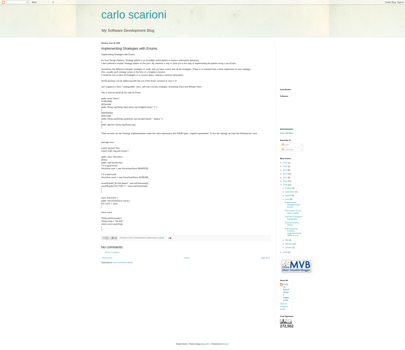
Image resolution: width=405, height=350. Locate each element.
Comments (288, 150)
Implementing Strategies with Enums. (292, 204)
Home (186, 258)
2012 (285, 174)
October (288, 188)
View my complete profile (284, 306)
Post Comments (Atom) (123, 262)
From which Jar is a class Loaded (293, 212)
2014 (285, 166)
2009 (285, 185)
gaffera (207, 344)
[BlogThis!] (107, 237)
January (289, 247)
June (287, 199)
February (289, 244)
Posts (286, 145)
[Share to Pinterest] (116, 237)
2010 (285, 181)
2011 (285, 178)
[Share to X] (110, 237)
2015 (285, 163)
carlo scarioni (134, 14)
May (287, 240)
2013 (285, 170)
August (288, 195)
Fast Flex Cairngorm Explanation (293, 218)
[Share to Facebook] (113, 237)
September (290, 192)
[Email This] (104, 237)
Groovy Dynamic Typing (292, 224)
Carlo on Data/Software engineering (286, 292)
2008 (285, 252)
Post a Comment (112, 252)
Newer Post (107, 258)
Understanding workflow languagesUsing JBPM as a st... (293, 232)
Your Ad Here (286, 133)
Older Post (265, 258)
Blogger (225, 344)
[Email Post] (169, 238)
